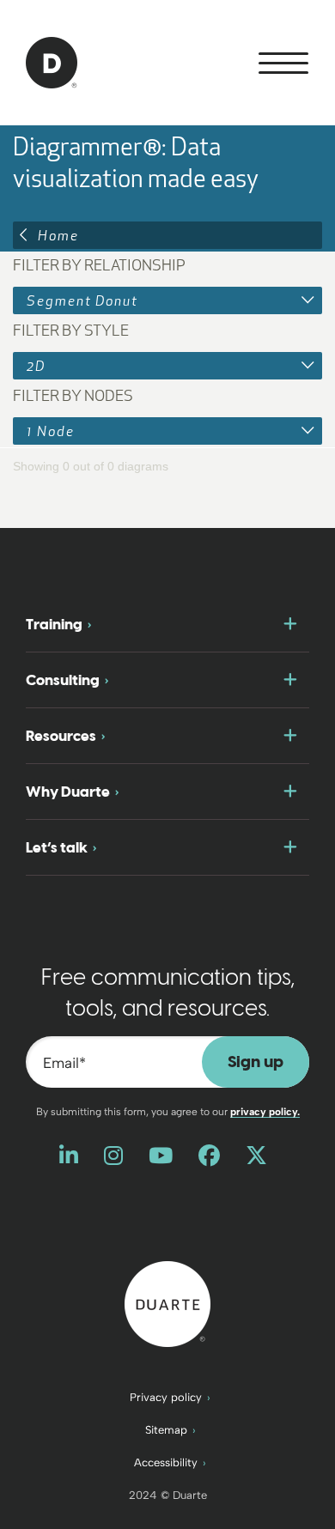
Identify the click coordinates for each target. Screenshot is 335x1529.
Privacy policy (166, 1397)
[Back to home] (167, 1302)
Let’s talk (57, 847)
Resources (61, 735)
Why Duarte (68, 791)
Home (58, 235)
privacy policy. (265, 1112)
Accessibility (166, 1462)
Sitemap (166, 1429)
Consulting (63, 680)
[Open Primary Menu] (283, 63)
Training (54, 624)
